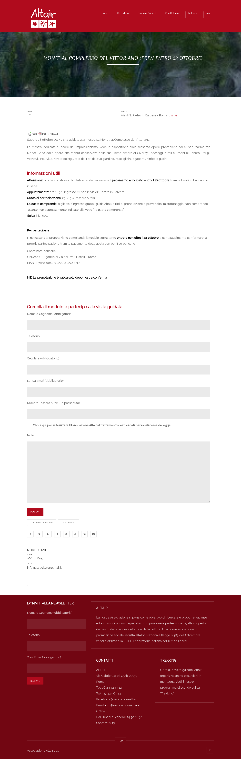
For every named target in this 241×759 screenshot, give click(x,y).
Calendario (123, 13)
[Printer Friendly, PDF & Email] (43, 133)
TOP (121, 741)
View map (173, 116)
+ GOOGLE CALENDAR (42, 522)
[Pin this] (75, 534)
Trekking (192, 13)
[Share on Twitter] (39, 534)
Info (208, 13)
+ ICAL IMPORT (68, 522)
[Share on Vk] (84, 534)
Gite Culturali (172, 13)
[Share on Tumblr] (57, 534)
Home (105, 13)
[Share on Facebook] (30, 534)
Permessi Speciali (147, 13)
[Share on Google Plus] (66, 534)
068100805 (35, 558)
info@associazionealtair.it (44, 567)
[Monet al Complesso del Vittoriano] (43, 18)
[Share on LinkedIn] (48, 534)
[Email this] (93, 534)
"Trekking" (167, 693)
